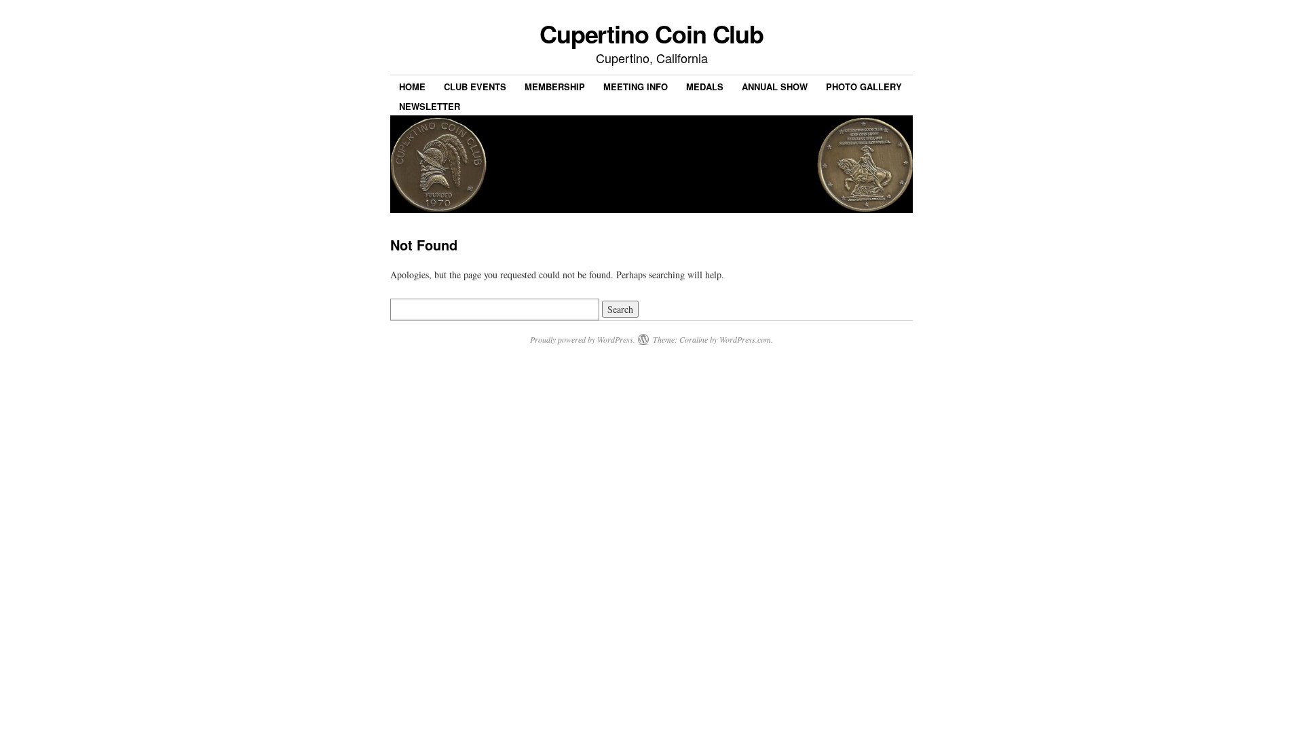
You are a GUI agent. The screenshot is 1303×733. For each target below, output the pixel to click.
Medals (704, 86)
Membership (555, 86)
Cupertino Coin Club (651, 33)
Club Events (475, 86)
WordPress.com (745, 339)
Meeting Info (635, 86)
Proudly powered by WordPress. (582, 339)
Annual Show (775, 86)
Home (412, 86)
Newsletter (429, 106)
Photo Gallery (864, 86)
